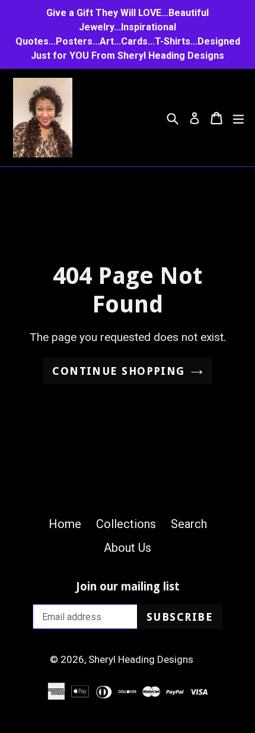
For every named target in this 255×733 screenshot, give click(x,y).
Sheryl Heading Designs (140, 659)
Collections (126, 524)
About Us (127, 548)
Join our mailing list (128, 586)
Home (65, 524)
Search (189, 524)
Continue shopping (118, 371)
